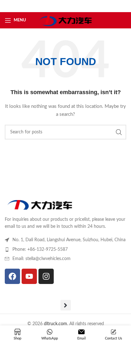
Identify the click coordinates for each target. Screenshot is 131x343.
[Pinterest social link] (81, 6)
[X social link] (56, 6)
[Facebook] (12, 276)
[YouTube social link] (72, 6)
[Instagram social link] (64, 6)
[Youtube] (29, 276)
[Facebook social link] (49, 6)
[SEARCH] (119, 132)
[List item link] (65, 249)
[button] (65, 305)
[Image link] (40, 204)
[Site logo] (65, 20)
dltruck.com (55, 324)
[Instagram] (46, 276)
